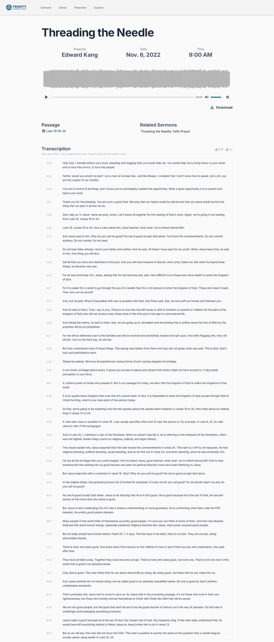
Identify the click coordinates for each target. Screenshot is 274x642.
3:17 (49, 335)
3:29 (49, 348)
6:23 (49, 495)
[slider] (122, 97)
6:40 (49, 508)
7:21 (49, 547)
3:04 (49, 322)
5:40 (49, 460)
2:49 (49, 309)
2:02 (49, 262)
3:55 (49, 370)
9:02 (49, 633)
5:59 (49, 473)
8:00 (49, 581)
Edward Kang (80, 54)
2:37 (49, 301)
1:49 (49, 249)
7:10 (49, 534)
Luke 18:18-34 (56, 131)
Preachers (80, 7)
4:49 (49, 421)
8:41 (49, 620)
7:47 (49, 572)
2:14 (49, 275)
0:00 (49, 163)
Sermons (46, 7)
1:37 (49, 236)
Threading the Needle (156, 131)
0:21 (49, 176)
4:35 (49, 409)
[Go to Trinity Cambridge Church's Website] (16, 7)
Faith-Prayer (181, 131)
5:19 (49, 447)
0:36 (49, 189)
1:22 (49, 227)
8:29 (49, 607)
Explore (98, 7)
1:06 (49, 214)
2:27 (49, 288)
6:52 (49, 521)
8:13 (49, 594)
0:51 (49, 202)
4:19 (49, 396)
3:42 (49, 361)
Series (63, 7)
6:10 (49, 482)
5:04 (49, 434)
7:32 (49, 559)
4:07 (49, 383)
